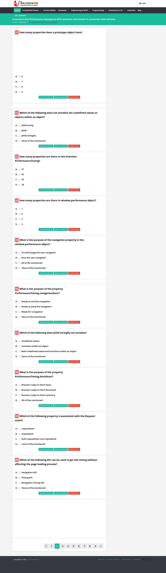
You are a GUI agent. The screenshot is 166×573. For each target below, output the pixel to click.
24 (23, 184)
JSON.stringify (28, 135)
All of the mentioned (31, 263)
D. (16, 92)
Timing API (26, 477)
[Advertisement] (60, 56)
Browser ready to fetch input (36, 384)
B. (16, 81)
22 (22, 174)
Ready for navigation (32, 311)
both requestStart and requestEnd (38, 439)
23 (22, 179)
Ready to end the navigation (36, 301)
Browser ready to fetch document (38, 390)
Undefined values (30, 341)
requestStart (28, 428)
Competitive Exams (30, 10)
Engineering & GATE (79, 10)
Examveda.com (33, 559)
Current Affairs (49, 10)
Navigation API (29, 472)
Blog (139, 10)
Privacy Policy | (127, 559)
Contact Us (136, 559)
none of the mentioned (33, 444)
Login (143, 3)
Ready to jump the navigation (36, 306)
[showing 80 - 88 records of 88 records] (46, 546)
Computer (62, 10)
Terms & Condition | (113, 559)
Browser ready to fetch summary (38, 395)
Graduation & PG (116, 10)
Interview (131, 10)
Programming (98, 10)
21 (23, 169)
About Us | (101, 559)
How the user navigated (33, 257)
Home (17, 10)
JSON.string (27, 125)
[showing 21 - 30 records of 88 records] (100, 546)
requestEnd (27, 434)
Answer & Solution (46, 97)
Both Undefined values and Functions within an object (48, 351)
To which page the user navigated (39, 252)
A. (16, 76)
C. (16, 86)
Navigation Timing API (32, 482)
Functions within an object (34, 346)
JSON (24, 130)
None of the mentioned (34, 141)
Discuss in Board (60, 97)
